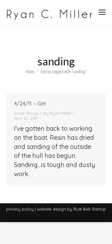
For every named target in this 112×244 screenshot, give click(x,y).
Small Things (26, 113)
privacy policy (20, 208)
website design (51, 208)
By (57, 113)
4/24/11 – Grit (30, 103)
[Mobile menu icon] (102, 12)
